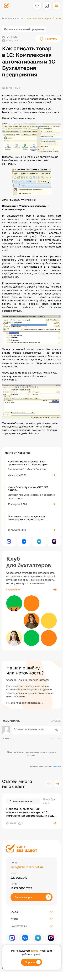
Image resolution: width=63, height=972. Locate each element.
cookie (34, 950)
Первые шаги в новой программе (24, 29)
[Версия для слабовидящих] (47, 5)
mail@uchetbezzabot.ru (26, 867)
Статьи (19, 18)
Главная (7, 18)
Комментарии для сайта (45, 766)
